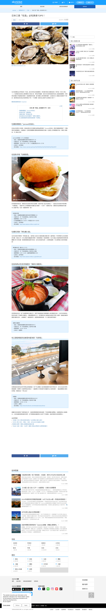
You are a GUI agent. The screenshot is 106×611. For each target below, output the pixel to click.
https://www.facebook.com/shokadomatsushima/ (32, 405)
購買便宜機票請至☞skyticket (19, 101)
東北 (14, 20)
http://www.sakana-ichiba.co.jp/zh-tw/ (29, 224)
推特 (55, 23)
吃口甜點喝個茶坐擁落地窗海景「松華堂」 (30, 117)
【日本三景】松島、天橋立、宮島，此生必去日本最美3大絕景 (28, 422)
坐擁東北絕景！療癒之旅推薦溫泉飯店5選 (23, 424)
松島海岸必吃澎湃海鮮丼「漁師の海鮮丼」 (30, 116)
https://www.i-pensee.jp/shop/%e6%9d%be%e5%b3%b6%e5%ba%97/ (38, 147)
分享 (27, 23)
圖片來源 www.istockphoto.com (19, 65)
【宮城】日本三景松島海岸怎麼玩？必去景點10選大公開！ (27, 420)
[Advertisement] (25, 78)
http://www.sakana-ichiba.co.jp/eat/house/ (31, 256)
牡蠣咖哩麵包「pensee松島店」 (27, 110)
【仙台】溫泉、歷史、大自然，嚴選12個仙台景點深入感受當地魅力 (29, 426)
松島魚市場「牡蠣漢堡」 (25, 112)
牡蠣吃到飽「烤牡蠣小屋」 (26, 114)
